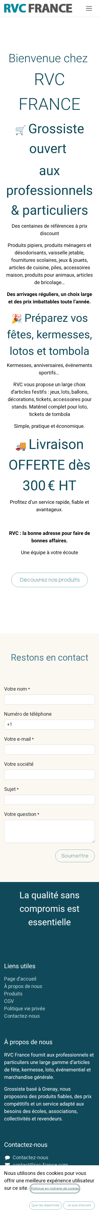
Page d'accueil (20, 979)
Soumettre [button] (75, 856)
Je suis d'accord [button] (79, 1205)
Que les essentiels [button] (45, 1205)
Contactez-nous (22, 1016)
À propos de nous (23, 986)
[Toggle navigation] (89, 8)
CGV (9, 1001)
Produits (13, 994)
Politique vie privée (24, 1008)
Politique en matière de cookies (55, 1188)
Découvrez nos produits (50, 580)
